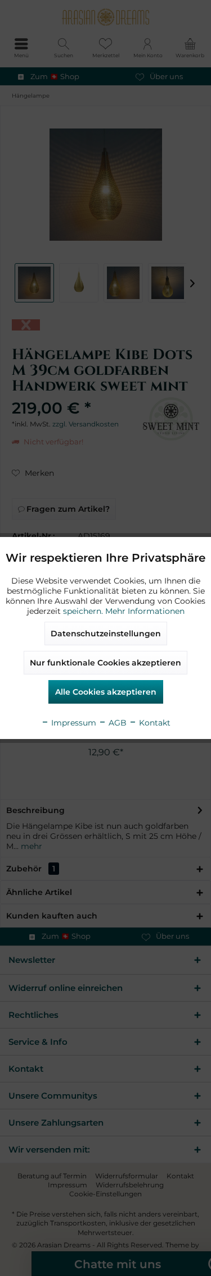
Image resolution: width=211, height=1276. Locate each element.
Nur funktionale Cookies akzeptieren (105, 663)
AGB (116, 723)
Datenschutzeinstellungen (106, 633)
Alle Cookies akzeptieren (105, 692)
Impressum (72, 723)
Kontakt (153, 723)
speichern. (84, 611)
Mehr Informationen (145, 611)
